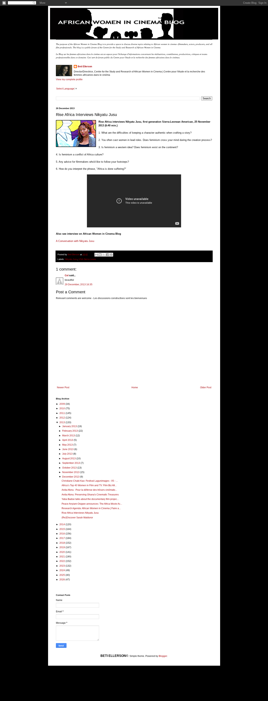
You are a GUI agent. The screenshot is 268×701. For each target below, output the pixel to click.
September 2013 (71, 463)
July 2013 (67, 453)
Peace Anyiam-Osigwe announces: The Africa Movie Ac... (92, 503)
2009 (62, 404)
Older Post (205, 387)
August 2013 (69, 458)
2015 (62, 529)
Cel (66, 275)
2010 (62, 408)
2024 (62, 570)
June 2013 (68, 449)
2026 (62, 579)
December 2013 (71, 476)
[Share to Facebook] (107, 255)
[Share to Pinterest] (111, 255)
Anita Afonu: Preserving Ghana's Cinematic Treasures (90, 494)
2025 (62, 575)
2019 (62, 547)
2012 (62, 417)
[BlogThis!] (100, 255)
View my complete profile (69, 79)
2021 (62, 556)
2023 (62, 565)
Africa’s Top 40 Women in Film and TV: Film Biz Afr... (89, 485)
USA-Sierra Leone (87, 259)
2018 (62, 542)
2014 (62, 524)
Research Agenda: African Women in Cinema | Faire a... (91, 508)
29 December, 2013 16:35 (78, 284)
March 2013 (69, 435)
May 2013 (67, 444)
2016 (62, 533)
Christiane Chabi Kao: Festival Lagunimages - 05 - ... (90, 480)
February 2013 (70, 430)
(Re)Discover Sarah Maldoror (77, 517)
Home (134, 387)
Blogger (163, 656)
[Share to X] (104, 255)
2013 (62, 422)
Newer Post (63, 387)
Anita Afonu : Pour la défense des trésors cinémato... (89, 490)
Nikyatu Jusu (71, 259)
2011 (62, 413)
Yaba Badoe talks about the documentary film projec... (90, 499)
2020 (62, 552)
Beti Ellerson (85, 66)
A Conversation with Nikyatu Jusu (75, 241)
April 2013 (68, 440)
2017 (62, 538)
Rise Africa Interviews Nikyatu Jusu (80, 512)
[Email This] (96, 255)
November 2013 (71, 472)
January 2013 (69, 426)
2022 (62, 561)
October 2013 (69, 467)
